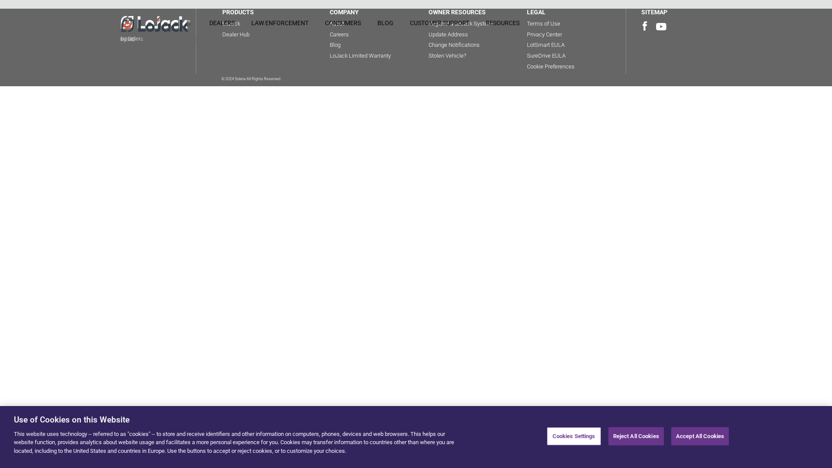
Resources (503, 23)
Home (127, 39)
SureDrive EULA (546, 55)
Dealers (222, 23)
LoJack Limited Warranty (360, 55)
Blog (385, 23)
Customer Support (439, 23)
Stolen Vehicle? (447, 55)
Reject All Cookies (636, 436)
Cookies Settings (573, 436)
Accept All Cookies (700, 436)
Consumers (343, 23)
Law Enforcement (280, 23)
